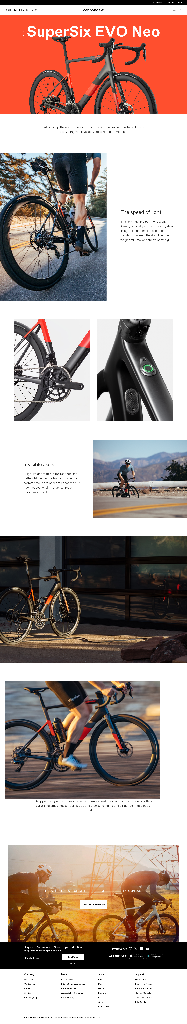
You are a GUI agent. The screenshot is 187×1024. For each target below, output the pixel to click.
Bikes (8, 9)
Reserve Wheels (68, 988)
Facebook (141, 948)
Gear (34, 9)
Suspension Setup (143, 997)
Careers (28, 988)
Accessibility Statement (72, 993)
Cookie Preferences (92, 1017)
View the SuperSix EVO (93, 904)
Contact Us (29, 984)
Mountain (102, 984)
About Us (28, 979)
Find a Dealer (67, 979)
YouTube (147, 948)
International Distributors (73, 984)
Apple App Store (136, 956)
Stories (27, 993)
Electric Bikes (21, 9)
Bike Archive (141, 1002)
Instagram (130, 948)
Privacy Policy (73, 963)
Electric (102, 993)
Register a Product (144, 984)
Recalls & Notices (143, 988)
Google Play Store (154, 956)
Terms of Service (61, 1017)
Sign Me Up (73, 957)
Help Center (141, 979)
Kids (100, 997)
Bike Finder (103, 1006)
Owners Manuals (143, 993)
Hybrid (101, 988)
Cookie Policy (67, 997)
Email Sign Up (30, 997)
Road (100, 979)
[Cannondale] (93, 10)
